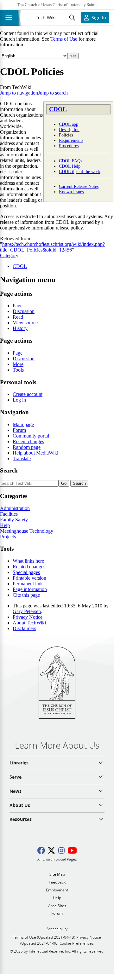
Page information (30, 589)
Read (18, 317)
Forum (19, 430)
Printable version (29, 578)
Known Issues (71, 191)
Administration (15, 508)
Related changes (29, 566)
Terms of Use (63, 39)
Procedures (69, 145)
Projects (8, 536)
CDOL (58, 109)
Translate (22, 458)
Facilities (9, 514)
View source (25, 322)
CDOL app (68, 124)
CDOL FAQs (70, 160)
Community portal (31, 435)
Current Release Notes (78, 186)
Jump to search (53, 93)
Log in (19, 400)
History (20, 328)
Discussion (24, 311)
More (18, 364)
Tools (18, 370)
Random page (27, 447)
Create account (27, 394)
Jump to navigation (19, 93)
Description (69, 129)
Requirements (71, 140)
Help (5, 525)
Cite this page (26, 595)
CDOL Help (69, 166)
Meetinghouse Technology (26, 531)
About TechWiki (29, 622)
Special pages (26, 572)
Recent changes (28, 441)
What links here (28, 561)
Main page (23, 424)
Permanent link (28, 583)
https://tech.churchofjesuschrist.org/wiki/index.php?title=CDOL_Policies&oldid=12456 (52, 246)
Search (9, 470)
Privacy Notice (27, 617)
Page (17, 305)
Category (9, 255)
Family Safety (14, 519)
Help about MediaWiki (35, 452)
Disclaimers (24, 628)
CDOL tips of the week (79, 171)
